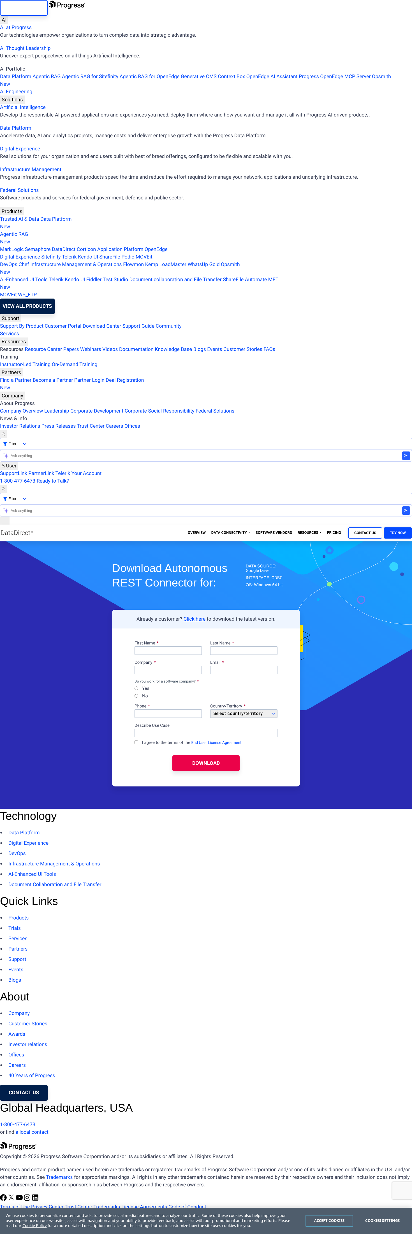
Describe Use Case (152, 725)
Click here (194, 619)
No (144, 696)
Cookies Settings (382, 1220)
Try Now (398, 533)
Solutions (12, 100)
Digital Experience (20, 149)
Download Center (102, 326)
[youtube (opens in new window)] (20, 1199)
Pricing (334, 533)
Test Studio (115, 280)
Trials (14, 928)
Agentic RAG (47, 77)
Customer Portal (63, 326)
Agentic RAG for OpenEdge (150, 77)
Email (216, 662)
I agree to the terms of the (191, 742)
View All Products (27, 306)
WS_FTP (27, 295)
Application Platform (120, 249)
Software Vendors (274, 533)
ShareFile (109, 257)
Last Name (220, 643)
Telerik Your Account (78, 473)
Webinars (90, 349)
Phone (141, 706)
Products (12, 211)
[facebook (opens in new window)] (4, 1199)
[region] (206, 1221)
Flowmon (133, 264)
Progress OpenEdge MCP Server (335, 77)
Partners (11, 372)
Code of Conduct (187, 1207)
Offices (132, 426)
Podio (127, 257)
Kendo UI (88, 257)
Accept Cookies (329, 1220)
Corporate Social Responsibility (160, 411)
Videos (110, 349)
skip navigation (24, 8)
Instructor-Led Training (25, 364)
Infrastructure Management (30, 170)
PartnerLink (41, 473)
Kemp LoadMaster (165, 264)
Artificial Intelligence (23, 107)
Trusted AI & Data (19, 219)
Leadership (56, 411)
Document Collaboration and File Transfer (54, 885)
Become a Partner (53, 380)
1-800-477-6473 (17, 481)
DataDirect (63, 249)
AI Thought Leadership (25, 48)
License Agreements (144, 1207)
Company (12, 396)
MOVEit (144, 257)
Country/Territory (226, 706)
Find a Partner (15, 380)
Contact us (24, 1093)
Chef (23, 264)
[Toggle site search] (3, 489)
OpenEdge (156, 249)
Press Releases (58, 426)
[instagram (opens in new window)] (28, 1199)
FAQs (269, 349)
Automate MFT (139, 283)
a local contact (31, 1132)
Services (9, 334)
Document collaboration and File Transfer (175, 280)
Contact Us (365, 533)
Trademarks (59, 1177)
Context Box (231, 77)
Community (168, 326)
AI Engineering (16, 92)
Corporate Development (96, 411)
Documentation (136, 349)
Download (206, 763)
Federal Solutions (19, 190)
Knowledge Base (173, 349)
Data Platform (15, 77)
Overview (197, 533)
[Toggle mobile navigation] (5, 520)
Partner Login (89, 380)
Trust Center (90, 426)
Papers (71, 349)
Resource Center (43, 349)
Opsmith (195, 80)
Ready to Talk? (53, 481)
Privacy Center (47, 1207)
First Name (145, 643)
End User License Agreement (216, 743)
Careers (114, 426)
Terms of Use (15, 1207)
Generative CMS (199, 77)
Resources (14, 341)
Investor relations (27, 1044)
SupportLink (13, 473)
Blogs (199, 349)
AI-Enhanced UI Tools (24, 280)
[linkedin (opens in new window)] (35, 1199)
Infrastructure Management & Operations (76, 264)
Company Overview (21, 411)
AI (4, 20)
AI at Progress (16, 28)
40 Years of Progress (31, 1076)
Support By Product (21, 326)
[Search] (3, 434)
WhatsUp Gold (203, 264)
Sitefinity (51, 257)
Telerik (69, 257)
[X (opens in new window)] (12, 1199)
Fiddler (94, 280)
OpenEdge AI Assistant (272, 77)
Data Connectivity (229, 533)
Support (11, 318)
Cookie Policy (34, 1225)
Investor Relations (20, 426)
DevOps (8, 264)
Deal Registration (72, 384)
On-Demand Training (75, 364)
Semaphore (38, 249)
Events (214, 349)
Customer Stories (242, 349)
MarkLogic (12, 249)
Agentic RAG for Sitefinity (90, 77)
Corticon (86, 249)
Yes (145, 688)
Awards (16, 1034)
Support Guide (138, 326)
